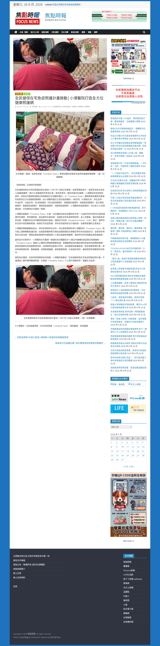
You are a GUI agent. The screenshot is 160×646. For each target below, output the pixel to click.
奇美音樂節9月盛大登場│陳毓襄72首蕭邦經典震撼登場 (41, 337)
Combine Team (46, 107)
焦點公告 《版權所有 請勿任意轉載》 (29, 564)
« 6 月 (125, 466)
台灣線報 (127, 617)
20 (138, 451)
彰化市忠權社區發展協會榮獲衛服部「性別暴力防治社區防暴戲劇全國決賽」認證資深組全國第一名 (128, 146)
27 (138, 455)
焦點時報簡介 (19, 569)
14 (143, 447)
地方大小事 (35, 32)
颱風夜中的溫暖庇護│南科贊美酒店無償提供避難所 (80, 343)
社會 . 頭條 (24, 32)
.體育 (83, 32)
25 (128, 455)
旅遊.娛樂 (45, 32)
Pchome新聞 (129, 570)
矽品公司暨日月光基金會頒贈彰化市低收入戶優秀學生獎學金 (66, 5)
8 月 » (131, 466)
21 (143, 451)
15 (112, 451)
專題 (89, 32)
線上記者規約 (19, 577)
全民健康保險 (56, 107)
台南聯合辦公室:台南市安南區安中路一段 (31, 556)
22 (112, 455)
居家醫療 (80, 107)
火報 (125, 604)
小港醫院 (73, 107)
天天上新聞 (128, 587)
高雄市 (27, 94)
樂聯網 (126, 613)
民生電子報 (128, 609)
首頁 (15, 586)
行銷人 (126, 596)
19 (133, 451)
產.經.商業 (75, 32)
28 (143, 455)
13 (138, 447)
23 (117, 455)
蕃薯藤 (126, 566)
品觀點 (126, 591)
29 (112, 459)
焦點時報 (55, 15)
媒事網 (126, 583)
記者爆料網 (128, 621)
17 (122, 451)
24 (122, 455)
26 (133, 455)
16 (117, 451)
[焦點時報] (15, 32)
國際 (95, 32)
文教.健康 (54, 32)
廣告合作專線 (19, 560)
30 (117, 459)
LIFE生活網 (128, 574)
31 (122, 459)
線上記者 (17, 573)
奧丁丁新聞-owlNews (132, 579)
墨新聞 (126, 600)
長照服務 (87, 107)
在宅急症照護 (65, 107)
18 (128, 451)
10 (122, 447)
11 (128, 447)
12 (133, 447)
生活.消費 (64, 32)
